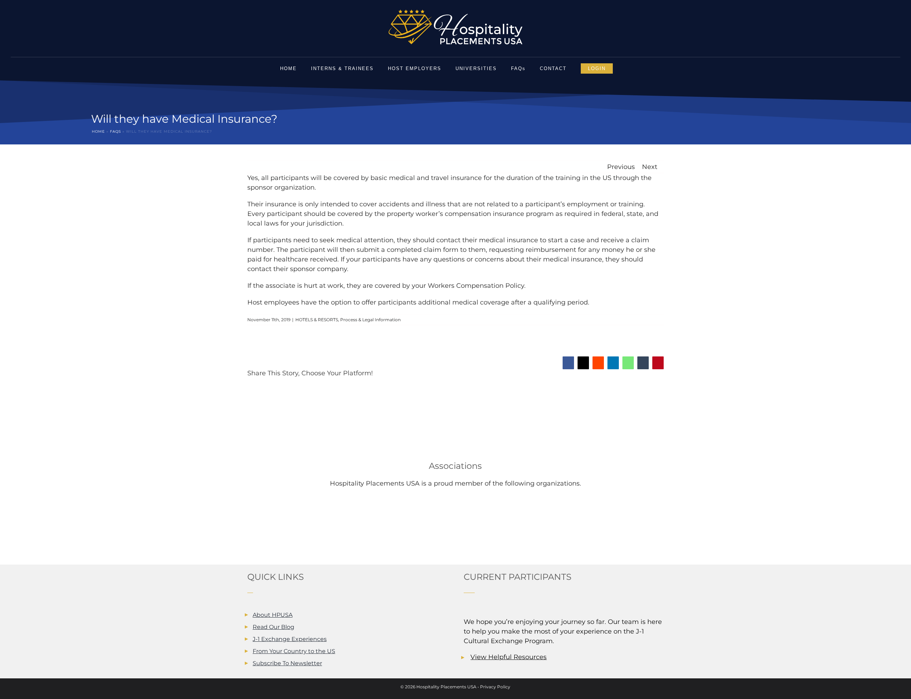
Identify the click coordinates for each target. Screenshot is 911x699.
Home (98, 131)
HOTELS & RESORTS (316, 319)
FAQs (115, 131)
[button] (629, 68)
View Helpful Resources (508, 657)
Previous (621, 167)
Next (649, 167)
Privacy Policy (495, 686)
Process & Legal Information (370, 319)
